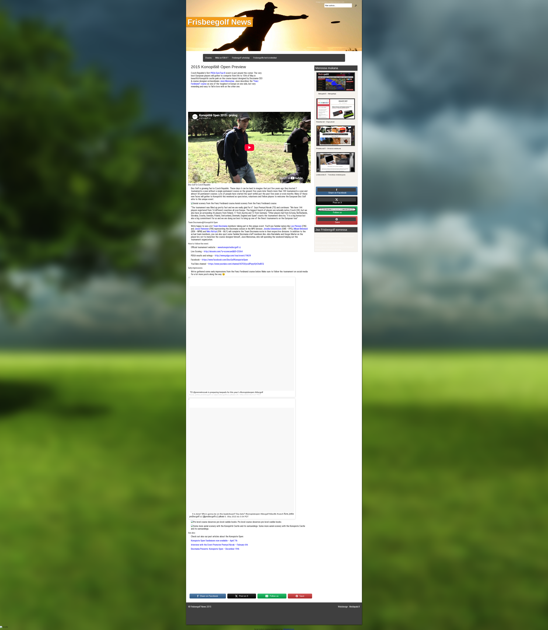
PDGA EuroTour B (218, 73)
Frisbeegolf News (219, 22)
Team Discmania (220, 226)
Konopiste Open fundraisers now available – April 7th (214, 540)
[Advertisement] (288, 92)
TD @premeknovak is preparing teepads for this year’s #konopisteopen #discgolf (226, 392)
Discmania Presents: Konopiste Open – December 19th (215, 549)
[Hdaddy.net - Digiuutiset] (335, 119)
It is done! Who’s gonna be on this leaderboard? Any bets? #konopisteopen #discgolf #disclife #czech (237, 514)
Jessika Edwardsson (272, 228)
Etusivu (209, 57)
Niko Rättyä (212, 231)
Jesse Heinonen (202, 228)
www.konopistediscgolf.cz (229, 247)
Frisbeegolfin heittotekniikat (265, 57)
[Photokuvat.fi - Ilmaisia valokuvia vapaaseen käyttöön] (335, 146)
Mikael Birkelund (301, 228)
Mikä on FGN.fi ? (221, 57)
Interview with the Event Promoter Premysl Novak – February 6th (219, 544)
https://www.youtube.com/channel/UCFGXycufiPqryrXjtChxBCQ (236, 263)
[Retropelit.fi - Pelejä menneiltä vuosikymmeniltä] (335, 91)
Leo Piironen (296, 226)
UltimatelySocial (288, 629)
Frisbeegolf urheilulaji (241, 57)
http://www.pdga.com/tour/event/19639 (233, 255)
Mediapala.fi (354, 606)
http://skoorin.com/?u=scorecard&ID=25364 (223, 251)
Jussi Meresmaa (227, 81)
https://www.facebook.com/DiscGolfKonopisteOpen (225, 259)
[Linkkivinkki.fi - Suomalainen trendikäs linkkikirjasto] (335, 172)
